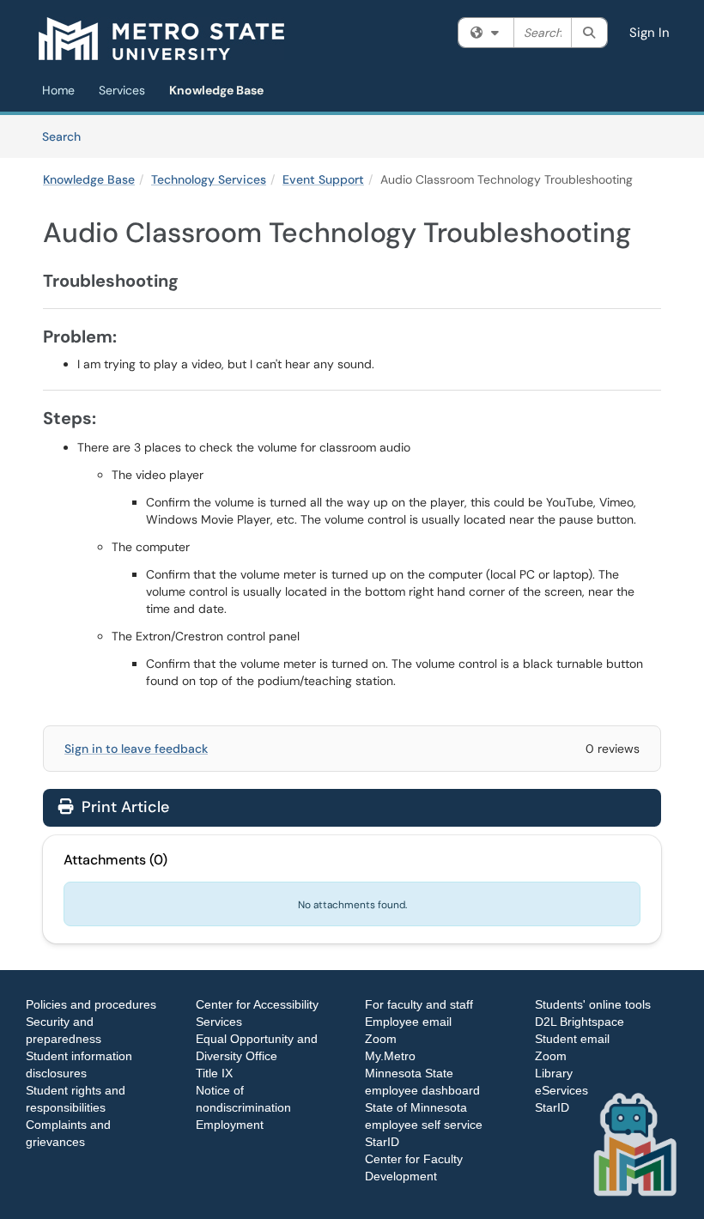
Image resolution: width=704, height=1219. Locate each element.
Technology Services (208, 179)
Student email (572, 1039)
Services (122, 90)
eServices (561, 1090)
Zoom (381, 1039)
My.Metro (390, 1056)
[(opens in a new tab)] (161, 38)
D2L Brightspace (579, 1021)
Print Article (123, 807)
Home (58, 90)
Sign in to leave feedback (136, 748)
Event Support (323, 179)
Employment (230, 1124)
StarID (382, 1142)
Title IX (214, 1073)
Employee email (408, 1021)
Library (554, 1073)
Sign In (649, 32)
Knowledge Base (216, 90)
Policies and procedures (91, 1004)
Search (67, 136)
